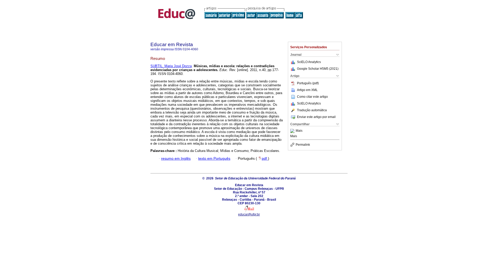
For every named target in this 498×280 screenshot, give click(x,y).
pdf (265, 158)
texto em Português (214, 158)
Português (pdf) (308, 83)
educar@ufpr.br (249, 214)
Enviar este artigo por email (316, 117)
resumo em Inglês (176, 158)
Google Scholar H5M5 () (317, 69)
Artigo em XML (307, 90)
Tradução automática (312, 110)
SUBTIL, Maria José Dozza (171, 66)
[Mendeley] (293, 131)
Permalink (303, 144)
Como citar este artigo (312, 97)
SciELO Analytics (309, 62)
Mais (299, 131)
